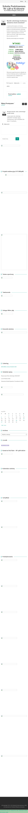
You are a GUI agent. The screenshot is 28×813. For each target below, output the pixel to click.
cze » (5, 425)
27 (1, 422)
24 (16, 420)
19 (23, 418)
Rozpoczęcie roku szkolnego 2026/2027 (10, 375)
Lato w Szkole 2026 (5, 378)
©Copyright (4, 805)
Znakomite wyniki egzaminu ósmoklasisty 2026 (12, 381)
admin (8, 86)
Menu (21, 1)
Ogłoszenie (16, 83)
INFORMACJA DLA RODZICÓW (8, 366)
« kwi (2, 425)
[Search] (17, 138)
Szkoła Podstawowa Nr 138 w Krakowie (14, 7)
